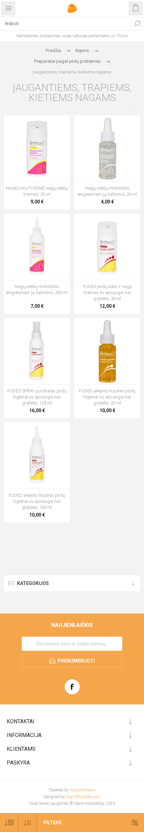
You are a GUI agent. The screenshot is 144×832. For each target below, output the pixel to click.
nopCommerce (82, 790)
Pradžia (53, 50)
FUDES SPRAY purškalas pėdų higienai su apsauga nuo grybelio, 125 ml (37, 396)
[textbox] (65, 23)
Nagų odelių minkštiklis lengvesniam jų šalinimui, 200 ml (37, 289)
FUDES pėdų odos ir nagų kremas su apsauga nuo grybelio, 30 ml (107, 292)
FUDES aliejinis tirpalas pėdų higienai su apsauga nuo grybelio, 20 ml (107, 396)
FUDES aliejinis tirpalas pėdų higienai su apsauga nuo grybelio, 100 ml (37, 501)
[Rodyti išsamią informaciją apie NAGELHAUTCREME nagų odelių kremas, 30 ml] (37, 148)
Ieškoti (137, 23)
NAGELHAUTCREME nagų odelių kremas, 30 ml (37, 191)
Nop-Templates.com (83, 796)
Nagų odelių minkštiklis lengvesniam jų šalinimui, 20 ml (107, 191)
